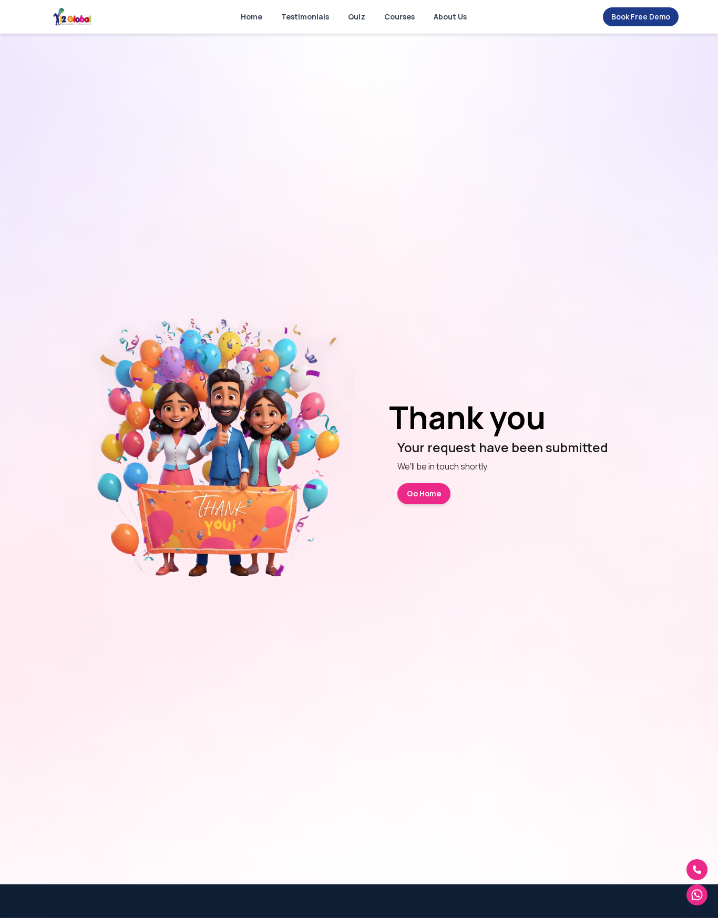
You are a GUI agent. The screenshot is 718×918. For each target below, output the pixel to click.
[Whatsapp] (696, 894)
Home (251, 17)
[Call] (696, 869)
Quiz (356, 17)
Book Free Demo (640, 17)
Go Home (424, 493)
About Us (450, 17)
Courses (399, 17)
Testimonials (305, 17)
